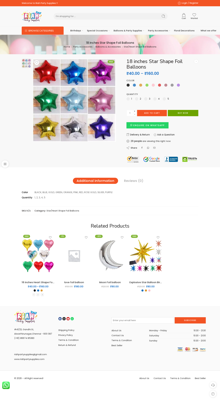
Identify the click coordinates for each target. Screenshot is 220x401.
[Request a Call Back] (213, 385)
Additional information (95, 180)
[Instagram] (64, 318)
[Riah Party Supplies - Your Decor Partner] (32, 16)
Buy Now (183, 113)
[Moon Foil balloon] (110, 255)
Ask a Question (166, 134)
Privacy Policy (65, 335)
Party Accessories (158, 30)
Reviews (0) (133, 180)
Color (130, 80)
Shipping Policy (66, 330)
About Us (116, 330)
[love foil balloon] (74, 255)
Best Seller (116, 345)
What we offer (208, 30)
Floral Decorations (184, 30)
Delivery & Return (139, 134)
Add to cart (152, 113)
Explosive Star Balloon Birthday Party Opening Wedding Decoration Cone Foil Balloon (145, 282)
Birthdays (75, 30)
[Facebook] (60, 318)
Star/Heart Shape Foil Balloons (140, 46)
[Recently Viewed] (213, 394)
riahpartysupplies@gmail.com (30, 354)
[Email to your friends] (154, 148)
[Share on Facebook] (142, 148)
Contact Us (117, 335)
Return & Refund (67, 345)
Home (67, 46)
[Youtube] (68, 318)
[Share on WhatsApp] (148, 148)
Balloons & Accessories (108, 46)
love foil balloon (74, 282)
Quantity (132, 94)
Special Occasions (97, 30)
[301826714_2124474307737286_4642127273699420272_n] (26, 63)
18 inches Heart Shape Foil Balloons (38, 282)
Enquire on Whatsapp (149, 125)
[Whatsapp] (72, 318)
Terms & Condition (68, 340)
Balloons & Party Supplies (128, 30)
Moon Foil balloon (110, 282)
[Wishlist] (36, 62)
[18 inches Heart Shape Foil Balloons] (196, 61)
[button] (147, 125)
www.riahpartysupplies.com (29, 359)
